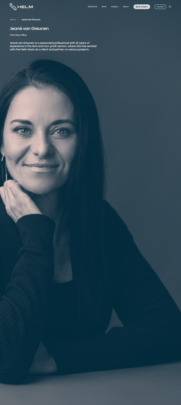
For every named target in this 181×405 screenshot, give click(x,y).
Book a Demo (142, 7)
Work (104, 7)
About (126, 7)
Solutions (92, 7)
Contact (160, 7)
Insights (114, 7)
